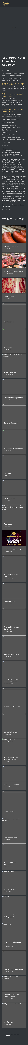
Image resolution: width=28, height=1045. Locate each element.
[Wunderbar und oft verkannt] (14, 851)
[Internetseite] (14, 800)
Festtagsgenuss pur (12, 837)
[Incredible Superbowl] (14, 538)
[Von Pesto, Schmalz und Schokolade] (14, 668)
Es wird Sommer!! (11, 423)
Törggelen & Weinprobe (13, 448)
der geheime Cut (11, 732)
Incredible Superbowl (12, 549)
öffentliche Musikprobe (13, 707)
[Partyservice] (14, 311)
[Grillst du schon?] (14, 234)
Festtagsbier (9, 524)
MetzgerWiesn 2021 (12, 654)
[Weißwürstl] (14, 1011)
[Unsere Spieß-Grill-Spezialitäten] (14, 983)
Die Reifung (9, 297)
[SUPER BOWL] (14, 878)
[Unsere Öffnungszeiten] (14, 386)
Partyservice (9, 322)
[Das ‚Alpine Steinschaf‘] (14, 958)
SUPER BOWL (10, 890)
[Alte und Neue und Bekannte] (14, 616)
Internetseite (9, 812)
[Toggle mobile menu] (25, 4)
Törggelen (8, 347)
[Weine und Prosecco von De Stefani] (14, 746)
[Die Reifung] (14, 285)
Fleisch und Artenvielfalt (14, 271)
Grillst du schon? (11, 246)
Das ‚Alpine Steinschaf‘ (13, 969)
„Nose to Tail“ (9, 602)
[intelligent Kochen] (14, 773)
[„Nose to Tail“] (14, 591)
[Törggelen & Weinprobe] (14, 437)
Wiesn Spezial (10, 372)
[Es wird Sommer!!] (14, 412)
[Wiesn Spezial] (14, 361)
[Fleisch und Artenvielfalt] (14, 260)
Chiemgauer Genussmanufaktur (11, 200)
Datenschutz (14, 1038)
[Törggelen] (14, 336)
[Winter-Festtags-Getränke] (14, 563)
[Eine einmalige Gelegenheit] (14, 904)
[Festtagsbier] (14, 513)
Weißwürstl (8, 1022)
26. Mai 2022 (9, 499)
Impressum (20, 1038)
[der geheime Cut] (14, 721)
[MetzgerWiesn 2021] (14, 643)
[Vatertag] (14, 462)
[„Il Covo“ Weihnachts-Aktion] (14, 931)
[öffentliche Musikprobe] (14, 696)
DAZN (24, 88)
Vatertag (7, 473)
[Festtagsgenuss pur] (14, 826)
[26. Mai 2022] (14, 488)
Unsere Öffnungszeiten (13, 398)
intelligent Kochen (11, 785)
